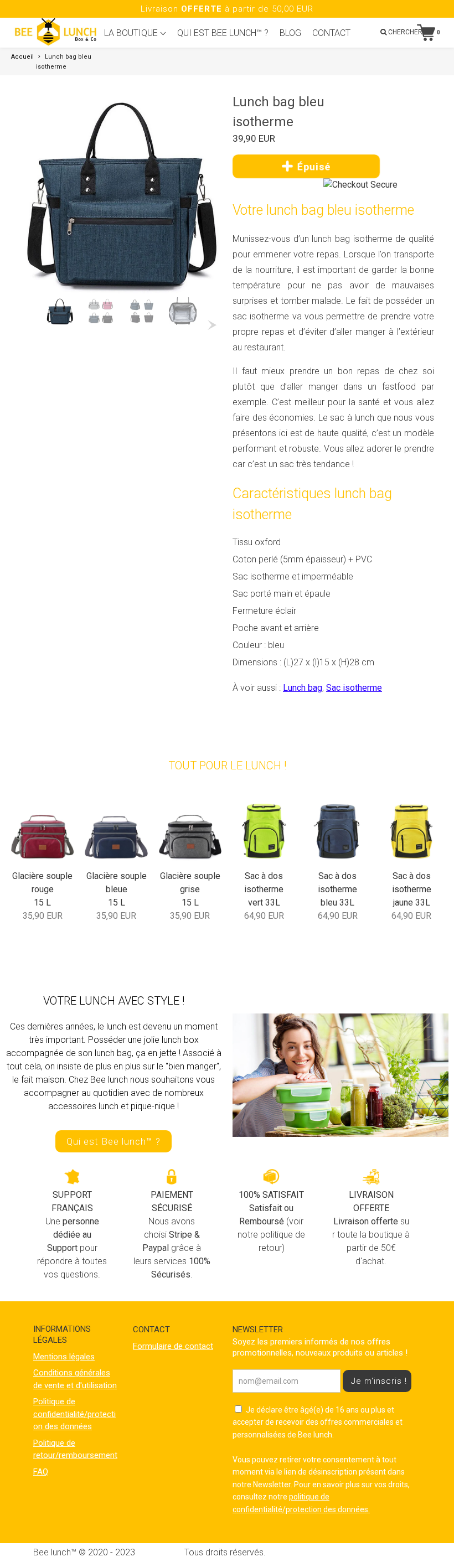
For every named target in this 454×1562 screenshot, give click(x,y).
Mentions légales (64, 1357)
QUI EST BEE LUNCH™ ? (223, 33)
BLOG (290, 33)
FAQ (40, 1472)
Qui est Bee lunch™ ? (113, 1141)
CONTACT (331, 33)
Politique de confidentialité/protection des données (74, 1414)
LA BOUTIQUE (132, 33)
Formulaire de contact (173, 1346)
